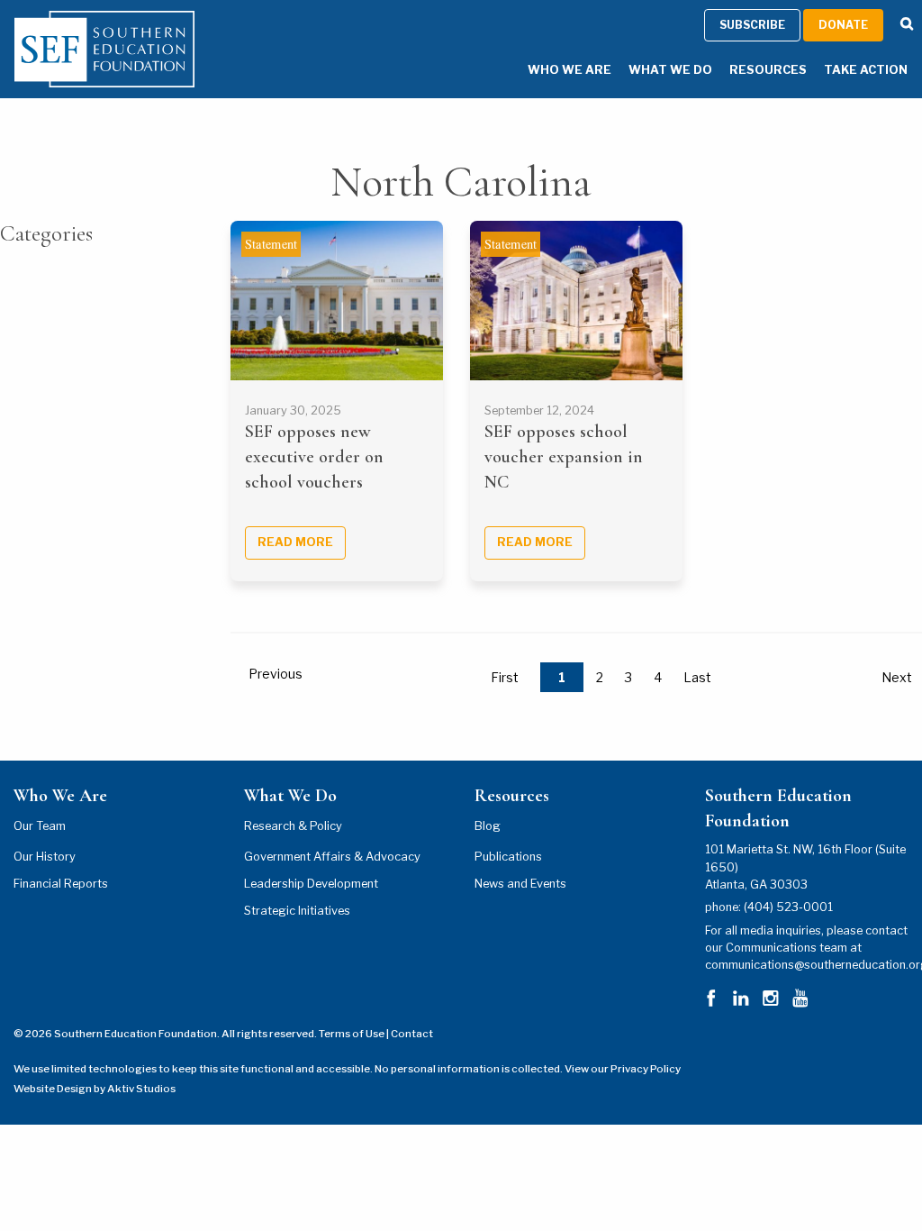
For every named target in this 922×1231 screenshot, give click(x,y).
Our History (45, 856)
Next (896, 677)
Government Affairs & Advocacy (332, 856)
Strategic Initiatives (297, 910)
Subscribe (752, 25)
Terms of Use (351, 1033)
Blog (488, 826)
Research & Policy (293, 826)
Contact (412, 1033)
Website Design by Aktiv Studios (95, 1088)
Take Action (866, 70)
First (505, 677)
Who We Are (569, 70)
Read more (295, 542)
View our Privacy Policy (623, 1068)
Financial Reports (61, 883)
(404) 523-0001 (788, 907)
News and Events (520, 883)
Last (697, 677)
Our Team (40, 826)
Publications (508, 856)
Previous (276, 673)
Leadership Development (311, 883)
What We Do (670, 70)
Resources (768, 70)
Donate (843, 25)
